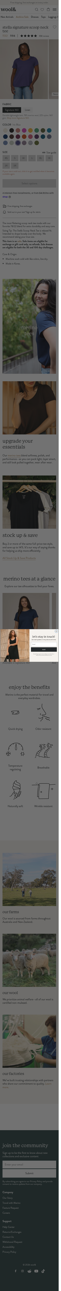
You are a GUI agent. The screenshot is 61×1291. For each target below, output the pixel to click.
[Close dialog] (56, 631)
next (44, 649)
